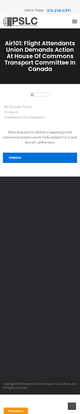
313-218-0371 (59, 10)
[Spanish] (12, 10)
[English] (4, 10)
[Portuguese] (8, 10)
